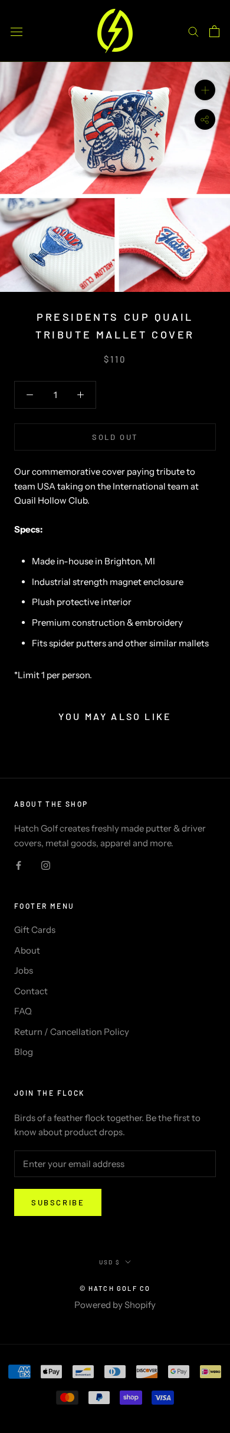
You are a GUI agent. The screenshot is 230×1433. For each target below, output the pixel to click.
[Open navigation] (16, 30)
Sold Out (115, 437)
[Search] (193, 31)
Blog (23, 1051)
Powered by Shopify (115, 1304)
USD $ (109, 1262)
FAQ (23, 1011)
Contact (31, 991)
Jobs (23, 970)
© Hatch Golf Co (115, 1288)
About (27, 950)
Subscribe (57, 1202)
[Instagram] (45, 864)
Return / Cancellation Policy (71, 1031)
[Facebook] (18, 864)
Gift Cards (34, 929)
